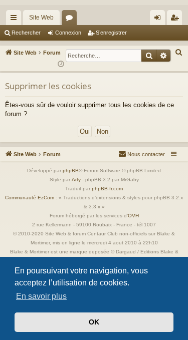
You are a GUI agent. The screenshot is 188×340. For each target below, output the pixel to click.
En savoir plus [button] (41, 296)
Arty (76, 179)
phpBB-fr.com (107, 188)
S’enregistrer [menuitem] (176, 19)
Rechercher (26, 33)
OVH (133, 215)
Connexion (68, 33)
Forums (71, 19)
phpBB (71, 170)
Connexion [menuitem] (159, 19)
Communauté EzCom (29, 197)
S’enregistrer (111, 33)
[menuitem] (178, 52)
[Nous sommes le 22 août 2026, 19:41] (61, 64)
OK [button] (94, 322)
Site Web (41, 17)
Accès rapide (15, 19)
